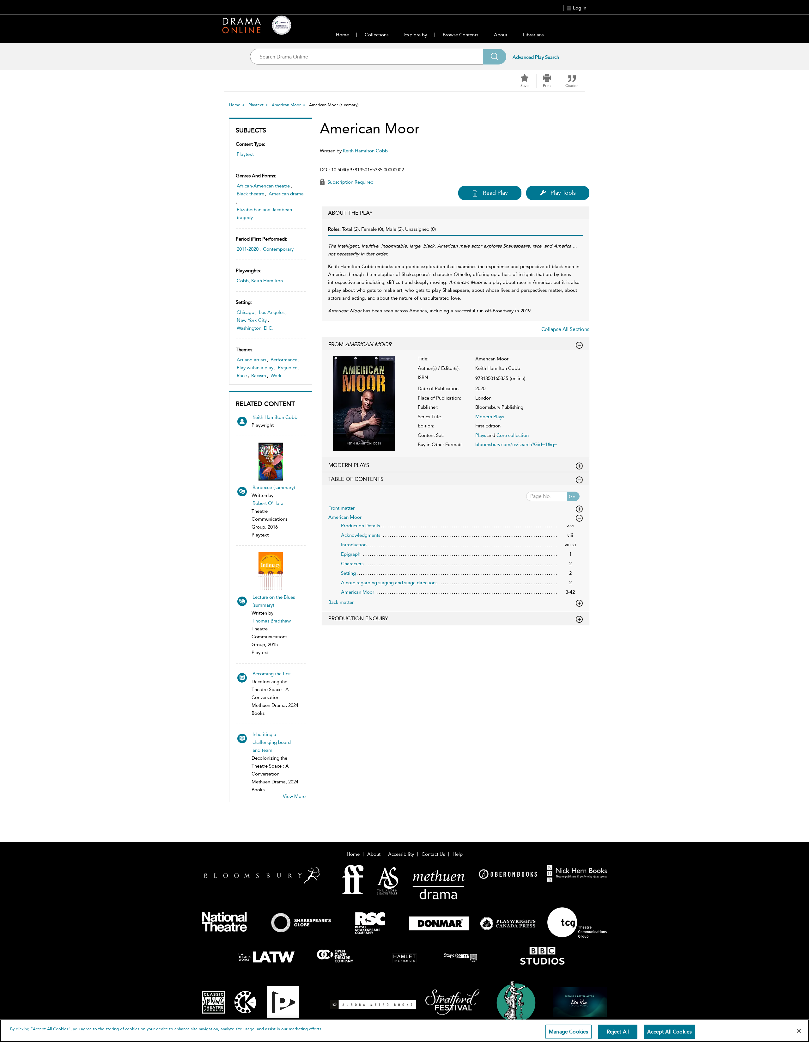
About (500, 35)
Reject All (618, 1032)
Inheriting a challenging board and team (271, 742)
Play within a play (255, 368)
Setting (348, 573)
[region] (404, 1031)
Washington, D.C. (255, 328)
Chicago (245, 312)
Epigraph (350, 554)
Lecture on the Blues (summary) (273, 601)
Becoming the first (271, 674)
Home (342, 35)
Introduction (354, 545)
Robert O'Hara (267, 503)
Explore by (415, 35)
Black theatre (250, 194)
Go (572, 497)
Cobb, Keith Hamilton (260, 281)
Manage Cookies (568, 1032)
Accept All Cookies (669, 1032)
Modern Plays (489, 417)
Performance (284, 360)
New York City (252, 320)
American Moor (286, 104)
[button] (547, 81)
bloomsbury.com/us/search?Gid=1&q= (516, 444)
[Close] (799, 1031)
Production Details (360, 526)
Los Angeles (271, 312)
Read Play (495, 192)
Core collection (512, 435)
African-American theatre (263, 186)
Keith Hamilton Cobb (274, 417)
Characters (352, 564)
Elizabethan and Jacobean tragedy (264, 213)
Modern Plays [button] (348, 465)
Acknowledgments (360, 535)
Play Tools (563, 192)
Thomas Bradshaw (271, 621)
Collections (376, 35)
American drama (286, 194)
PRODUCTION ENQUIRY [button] (358, 618)
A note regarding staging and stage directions (389, 582)
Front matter (341, 508)
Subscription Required (350, 182)
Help (458, 854)
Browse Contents (460, 35)
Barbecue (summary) (273, 487)
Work (276, 375)
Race (242, 375)
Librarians (533, 35)
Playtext (256, 104)
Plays (480, 435)
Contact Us (433, 854)
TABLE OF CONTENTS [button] (355, 479)
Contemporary (278, 249)
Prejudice (287, 368)
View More (294, 796)
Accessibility (401, 854)
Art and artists (251, 360)
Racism (258, 375)
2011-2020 (248, 249)
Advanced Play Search (536, 57)
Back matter (341, 602)
